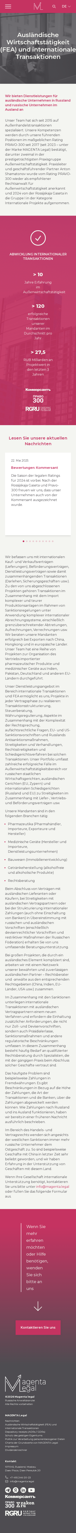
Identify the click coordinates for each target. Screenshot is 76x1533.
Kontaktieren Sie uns (38, 1327)
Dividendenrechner (16, 1449)
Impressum (11, 1446)
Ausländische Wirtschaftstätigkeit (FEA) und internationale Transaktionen (31, 1426)
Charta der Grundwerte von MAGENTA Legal (31, 1442)
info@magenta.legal (52, 1187)
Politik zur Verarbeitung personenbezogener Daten (35, 1439)
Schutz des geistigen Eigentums (23, 1435)
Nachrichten (12, 1420)
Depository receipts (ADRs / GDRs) (25, 1431)
